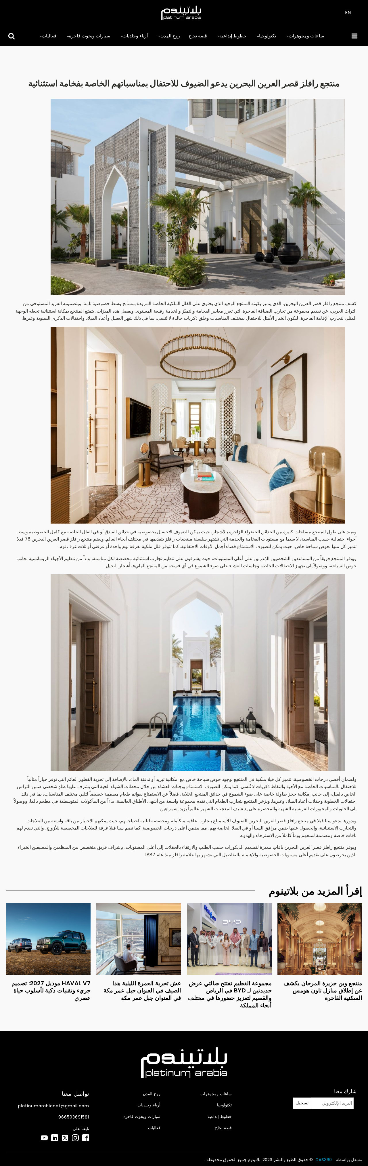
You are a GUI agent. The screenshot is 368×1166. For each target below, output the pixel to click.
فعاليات (49, 36)
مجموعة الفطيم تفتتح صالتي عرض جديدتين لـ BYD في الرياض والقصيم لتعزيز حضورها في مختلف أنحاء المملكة (230, 994)
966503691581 (73, 1117)
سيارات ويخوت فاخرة (89, 36)
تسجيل (302, 1102)
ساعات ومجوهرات (306, 36)
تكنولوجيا (267, 36)
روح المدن (170, 36)
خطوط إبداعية (232, 36)
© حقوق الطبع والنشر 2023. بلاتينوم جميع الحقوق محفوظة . (258, 1160)
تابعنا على (81, 1129)
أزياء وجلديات (135, 36)
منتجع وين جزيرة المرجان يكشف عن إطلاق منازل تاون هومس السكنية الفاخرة (322, 990)
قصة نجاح (198, 36)
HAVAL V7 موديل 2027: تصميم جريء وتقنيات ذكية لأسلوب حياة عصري (51, 990)
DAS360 (324, 1160)
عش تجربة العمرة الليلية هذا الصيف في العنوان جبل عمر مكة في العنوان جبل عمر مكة (142, 990)
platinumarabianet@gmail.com (53, 1106)
